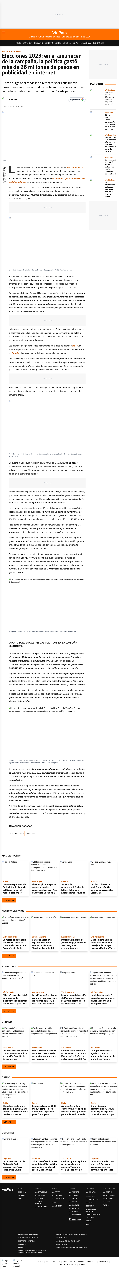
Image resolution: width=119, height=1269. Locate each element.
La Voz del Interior (68, 1264)
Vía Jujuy (56, 1192)
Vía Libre (106, 1202)
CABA (20, 1198)
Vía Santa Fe (74, 1205)
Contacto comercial (26, 1241)
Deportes (90, 1217)
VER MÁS (7, 900)
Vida (87, 1224)
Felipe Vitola (13, 99)
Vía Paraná (73, 1211)
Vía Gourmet (108, 1198)
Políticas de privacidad (28, 1238)
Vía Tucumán (57, 1195)
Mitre (65, 1262)
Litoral (67, 43)
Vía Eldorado (74, 1195)
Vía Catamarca (58, 1198)
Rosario (38, 43)
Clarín (40, 1262)
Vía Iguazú (73, 1198)
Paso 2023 (17, 51)
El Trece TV (55, 1262)
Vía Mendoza (57, 1206)
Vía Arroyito (40, 1195)
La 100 (72, 1262)
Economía (90, 1206)
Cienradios (91, 1262)
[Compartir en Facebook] (4, 169)
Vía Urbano (107, 1192)
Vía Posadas (74, 1192)
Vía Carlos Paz (41, 1192)
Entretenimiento (93, 1214)
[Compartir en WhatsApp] (4, 174)
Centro (49, 43)
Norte (58, 43)
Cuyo (75, 43)
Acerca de (22, 1244)
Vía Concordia (75, 1215)
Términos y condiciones (28, 1234)
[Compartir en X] (4, 180)
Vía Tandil (39, 1198)
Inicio (18, 43)
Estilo (88, 1221)
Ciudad (81, 1262)
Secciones (98, 43)
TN (47, 1262)
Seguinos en (75, 100)
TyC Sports (103, 1262)
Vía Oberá (73, 1202)
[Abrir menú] (15, 32)
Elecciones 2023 (17, 833)
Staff (20, 1247)
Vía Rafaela (74, 1208)
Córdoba (27, 43)
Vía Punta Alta (41, 1207)
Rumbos (106, 1205)
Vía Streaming (108, 1195)
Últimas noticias (93, 1199)
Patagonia (85, 43)
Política (6, 51)
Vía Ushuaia (91, 1192)
